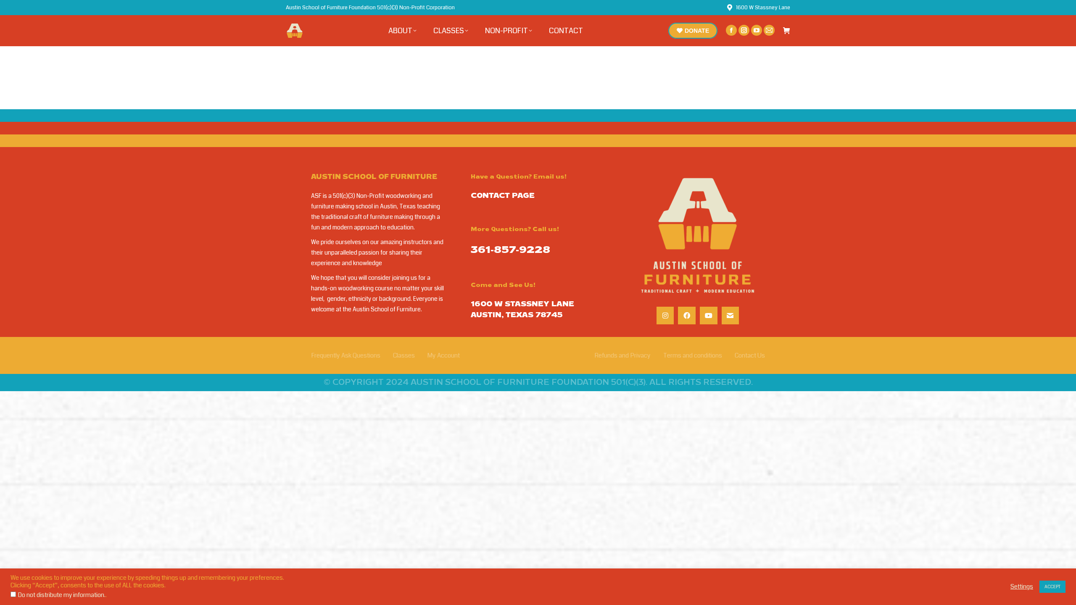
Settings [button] (1021, 587)
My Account (443, 355)
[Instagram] (665, 315)
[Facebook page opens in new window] (731, 30)
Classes (404, 355)
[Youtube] (708, 315)
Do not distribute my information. (61, 595)
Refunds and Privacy (622, 355)
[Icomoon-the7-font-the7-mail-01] (730, 315)
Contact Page (503, 196)
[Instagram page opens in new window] (743, 30)
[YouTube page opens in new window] (756, 30)
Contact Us (750, 355)
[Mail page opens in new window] (769, 30)
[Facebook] (687, 315)
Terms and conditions (692, 355)
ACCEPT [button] (1052, 587)
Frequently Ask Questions (345, 355)
